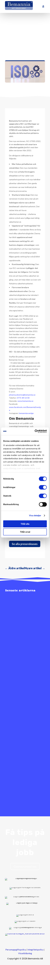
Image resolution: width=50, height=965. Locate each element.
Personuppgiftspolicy (15, 949)
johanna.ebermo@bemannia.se (22, 395)
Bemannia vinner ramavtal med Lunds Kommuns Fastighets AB (23, 635)
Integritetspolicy (35, 949)
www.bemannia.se (25, 401)
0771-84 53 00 (23, 398)
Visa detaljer (35, 515)
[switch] (43, 487)
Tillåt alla (25, 524)
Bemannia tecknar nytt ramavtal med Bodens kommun (21, 764)
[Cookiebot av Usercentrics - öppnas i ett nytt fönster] (35, 431)
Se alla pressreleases (25, 544)
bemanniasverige (26, 413)
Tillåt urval (25, 532)
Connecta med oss (25, 866)
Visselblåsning (25, 953)
